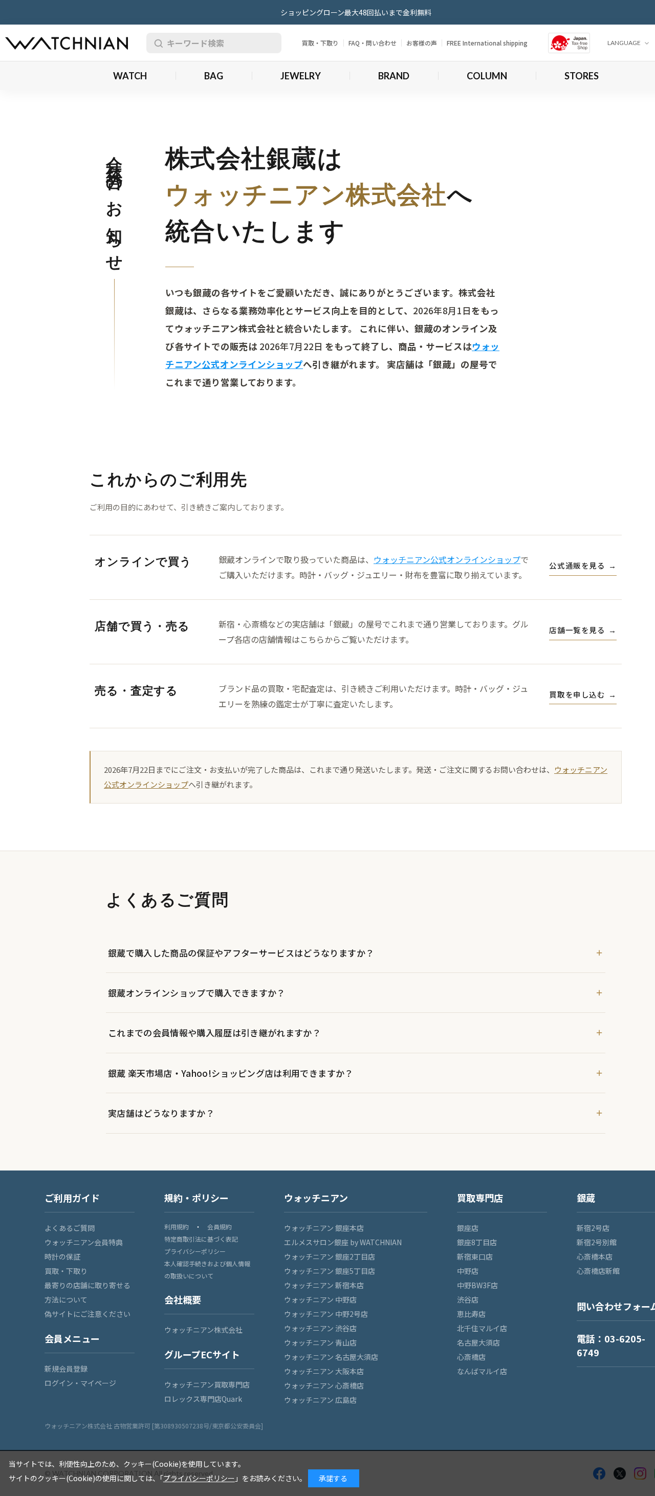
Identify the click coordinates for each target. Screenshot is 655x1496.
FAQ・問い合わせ (372, 42)
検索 (156, 43)
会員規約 (219, 1226)
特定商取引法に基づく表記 (201, 1238)
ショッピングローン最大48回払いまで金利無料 (355, 12)
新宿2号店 (593, 1228)
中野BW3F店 (477, 1285)
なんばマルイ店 (482, 1371)
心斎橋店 (471, 1357)
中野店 (467, 1271)
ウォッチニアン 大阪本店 (324, 1371)
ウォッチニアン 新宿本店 (324, 1285)
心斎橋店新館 (598, 1271)
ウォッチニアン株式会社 (203, 1330)
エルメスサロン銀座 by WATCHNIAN (343, 1242)
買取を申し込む (583, 694)
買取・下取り (320, 42)
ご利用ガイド (72, 1197)
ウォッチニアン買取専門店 (207, 1384)
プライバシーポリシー (195, 1251)
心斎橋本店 (595, 1256)
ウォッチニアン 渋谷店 (320, 1328)
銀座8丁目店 (477, 1242)
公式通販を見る (583, 565)
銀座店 (467, 1228)
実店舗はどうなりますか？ (161, 1113)
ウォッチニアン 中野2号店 (326, 1314)
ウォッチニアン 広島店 (320, 1400)
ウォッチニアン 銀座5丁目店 (329, 1271)
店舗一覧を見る (583, 629)
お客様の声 (421, 42)
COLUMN (487, 75)
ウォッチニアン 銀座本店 (324, 1228)
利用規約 (176, 1226)
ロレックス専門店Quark (203, 1399)
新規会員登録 (66, 1368)
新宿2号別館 (597, 1242)
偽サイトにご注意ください (87, 1314)
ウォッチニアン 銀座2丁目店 (329, 1256)
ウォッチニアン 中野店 (320, 1299)
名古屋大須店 (478, 1342)
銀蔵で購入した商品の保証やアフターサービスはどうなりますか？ (241, 952)
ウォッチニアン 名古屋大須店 (331, 1357)
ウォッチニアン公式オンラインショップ (447, 559)
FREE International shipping (487, 42)
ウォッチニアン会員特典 (84, 1242)
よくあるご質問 (70, 1228)
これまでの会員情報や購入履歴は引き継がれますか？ (214, 1032)
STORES (581, 75)
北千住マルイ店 (482, 1328)
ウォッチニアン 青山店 (320, 1342)
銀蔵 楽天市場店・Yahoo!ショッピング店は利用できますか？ (231, 1073)
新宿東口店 (475, 1256)
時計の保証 (62, 1256)
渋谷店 (467, 1299)
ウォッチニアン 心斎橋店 (324, 1385)
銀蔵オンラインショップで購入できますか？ (197, 992)
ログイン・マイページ (80, 1383)
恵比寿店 (471, 1314)
